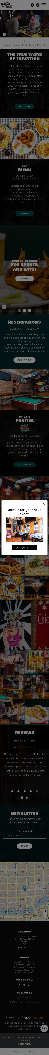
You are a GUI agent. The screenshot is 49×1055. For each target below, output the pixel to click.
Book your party (24, 547)
